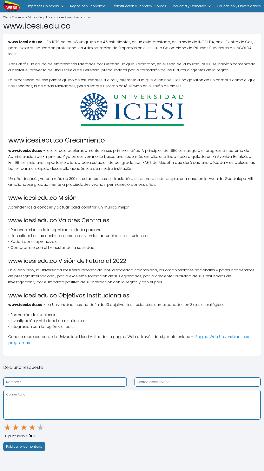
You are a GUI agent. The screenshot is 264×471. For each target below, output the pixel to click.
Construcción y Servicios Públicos (139, 6)
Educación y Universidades (239, 6)
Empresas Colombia (43, 6)
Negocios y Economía (87, 6)
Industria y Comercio (189, 6)
